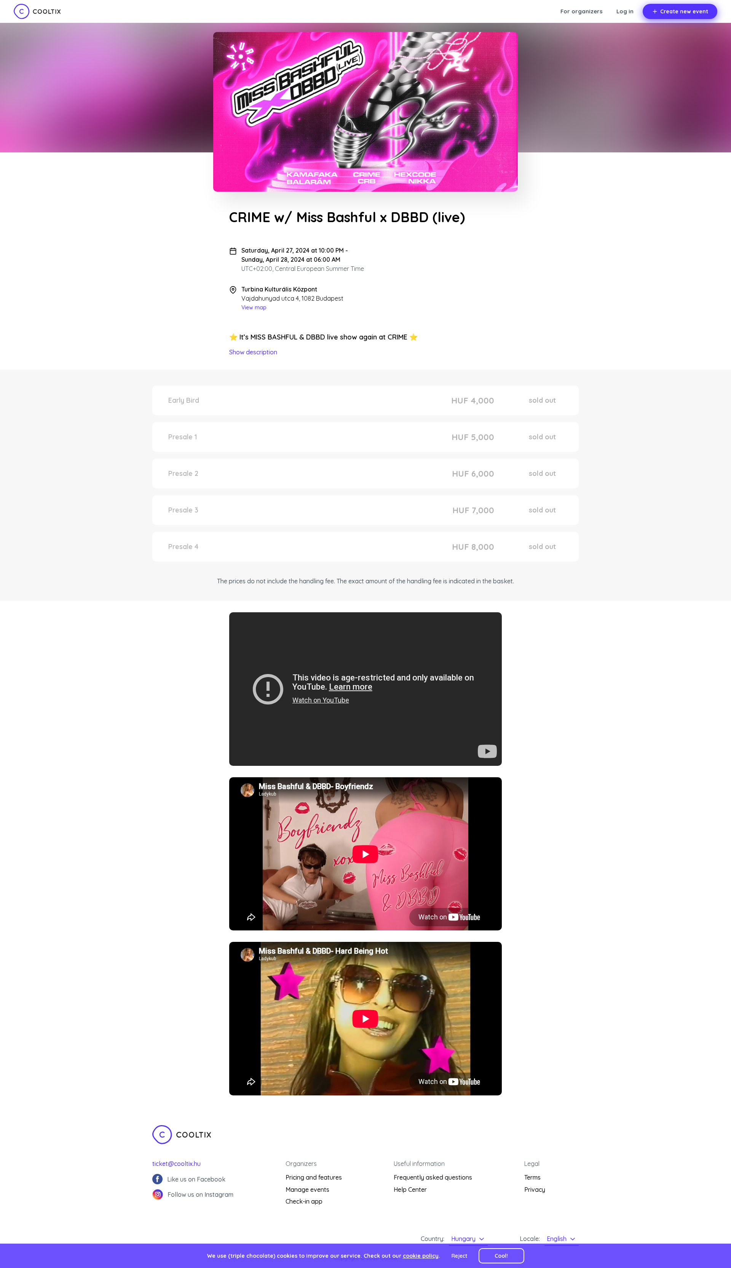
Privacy (534, 1189)
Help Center (410, 1189)
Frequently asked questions (433, 1177)
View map (254, 307)
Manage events (307, 1189)
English (557, 1238)
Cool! (501, 1255)
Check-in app (304, 1201)
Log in (625, 11)
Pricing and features (314, 1177)
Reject (459, 1255)
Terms (532, 1177)
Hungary (463, 1238)
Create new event (684, 11)
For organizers (581, 11)
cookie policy (421, 1255)
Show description (253, 352)
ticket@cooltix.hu (176, 1163)
